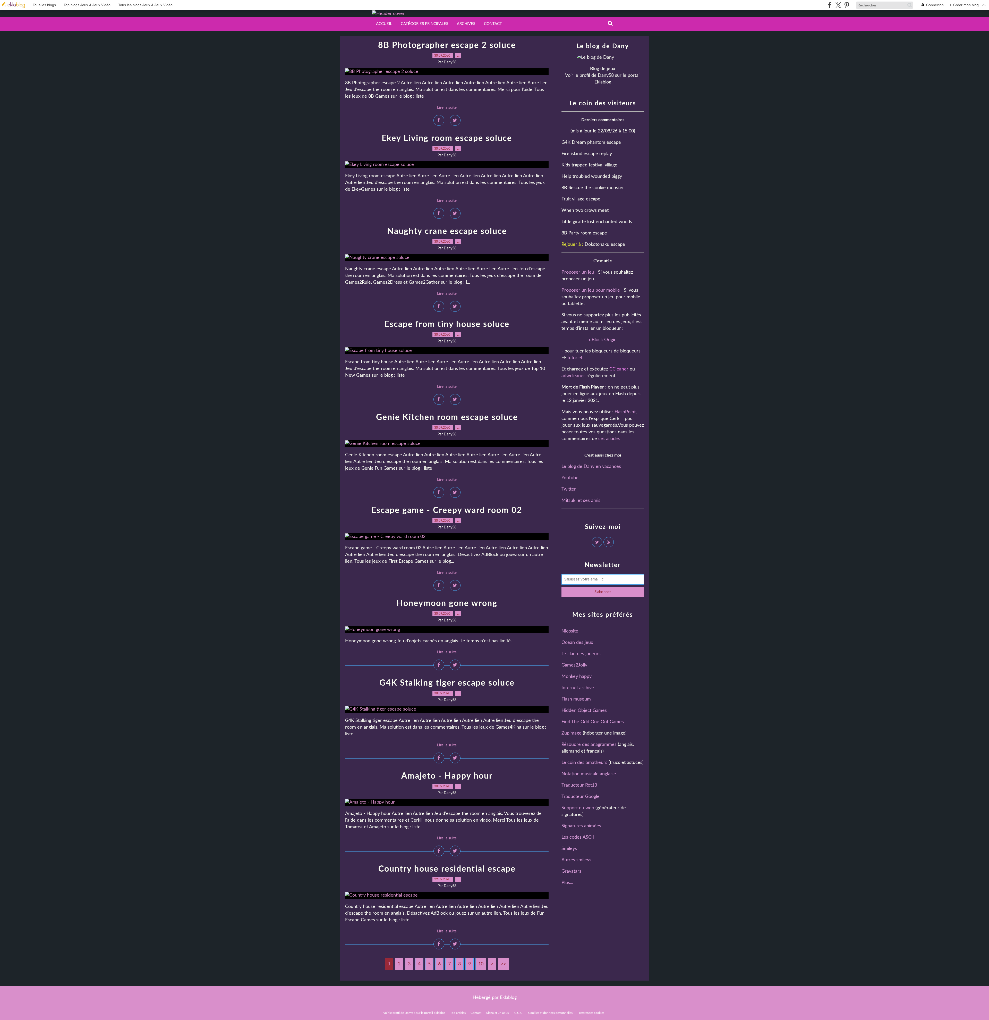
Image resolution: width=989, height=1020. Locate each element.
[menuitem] (384, 24)
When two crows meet (585, 210)
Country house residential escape (447, 869)
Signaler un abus (497, 1012)
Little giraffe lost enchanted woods (596, 222)
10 (480, 964)
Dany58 (606, 75)
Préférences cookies (590, 1012)
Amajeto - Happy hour (447, 776)
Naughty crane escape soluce (447, 231)
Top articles (458, 1012)
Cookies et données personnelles (550, 1012)
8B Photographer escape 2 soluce (447, 45)
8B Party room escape (584, 233)
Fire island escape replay (586, 153)
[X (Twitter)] (838, 5)
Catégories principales (424, 24)
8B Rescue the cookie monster (592, 188)
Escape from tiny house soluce (447, 324)
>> (503, 964)
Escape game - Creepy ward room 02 (446, 510)
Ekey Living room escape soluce (447, 138)
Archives (466, 24)
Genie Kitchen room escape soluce (447, 417)
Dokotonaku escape (605, 244)
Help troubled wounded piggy (591, 176)
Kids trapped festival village (589, 165)
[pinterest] (846, 5)
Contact (493, 24)
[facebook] (829, 5)
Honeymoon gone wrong (446, 603)
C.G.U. (518, 1012)
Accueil (384, 24)
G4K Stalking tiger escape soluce (447, 683)
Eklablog (508, 997)
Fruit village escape (580, 199)
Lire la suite (447, 107)
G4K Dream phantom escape (591, 142)
